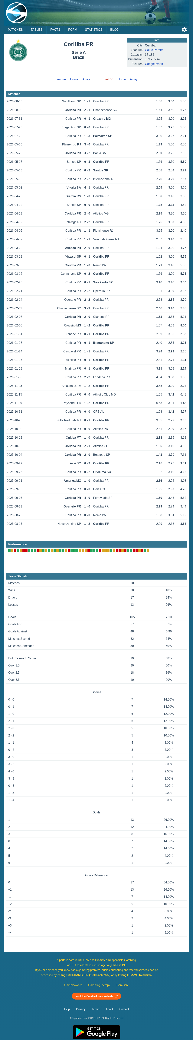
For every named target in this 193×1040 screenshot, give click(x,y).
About (109, 1009)
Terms (96, 1009)
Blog (114, 29)
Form (72, 29)
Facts (55, 29)
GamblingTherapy (99, 985)
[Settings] (184, 30)
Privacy (81, 1009)
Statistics (93, 29)
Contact (124, 1009)
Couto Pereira (154, 50)
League (61, 79)
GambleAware (73, 985)
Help (67, 1009)
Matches (15, 29)
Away (86, 79)
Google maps (154, 63)
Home (74, 79)
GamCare (122, 985)
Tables (36, 29)
